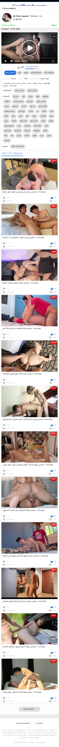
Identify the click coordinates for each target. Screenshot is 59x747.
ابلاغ (19, 73)
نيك (23, 96)
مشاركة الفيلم (36, 73)
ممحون (15, 106)
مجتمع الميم (9, 126)
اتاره (41, 136)
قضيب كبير (43, 106)
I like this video (18, 67)
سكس (15, 96)
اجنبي (20, 116)
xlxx (5, 136)
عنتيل (49, 136)
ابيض (44, 111)
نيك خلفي (23, 121)
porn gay (37, 126)
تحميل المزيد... (29, 709)
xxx (12, 136)
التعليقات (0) (49, 73)
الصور (26, 73)
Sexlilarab (25, 742)
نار (37, 111)
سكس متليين (9, 111)
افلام (35, 136)
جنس (30, 96)
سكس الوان (41, 101)
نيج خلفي (21, 111)
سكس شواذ (32, 90)
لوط (37, 96)
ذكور (13, 116)
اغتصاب (43, 116)
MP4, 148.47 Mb (18, 146)
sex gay (27, 126)
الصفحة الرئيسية (23, 723)
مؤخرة (14, 121)
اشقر (6, 116)
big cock (7, 131)
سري (6, 121)
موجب (30, 111)
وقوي (51, 121)
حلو (27, 116)
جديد (19, 126)
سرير (51, 116)
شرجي (6, 106)
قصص (7, 140)
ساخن (24, 106)
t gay (19, 136)
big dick (18, 131)
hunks (27, 136)
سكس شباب (18, 101)
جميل (34, 116)
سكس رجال (19, 90)
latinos (27, 131)
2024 (45, 131)
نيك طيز (30, 101)
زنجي (51, 111)
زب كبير (32, 106)
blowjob (37, 131)
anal (46, 126)
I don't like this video (22, 67)
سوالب (7, 101)
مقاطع (45, 96)
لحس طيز (34, 121)
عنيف (43, 121)
